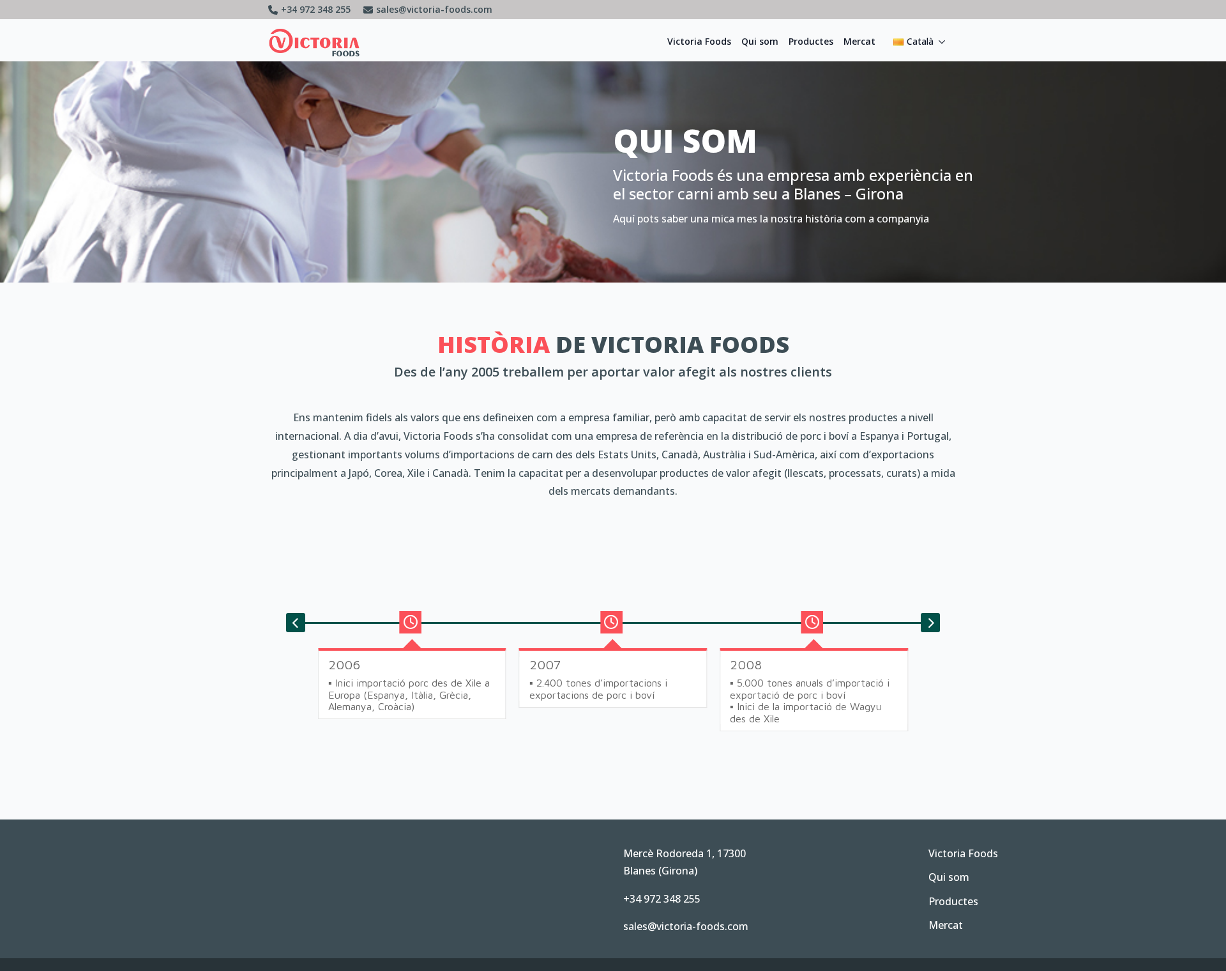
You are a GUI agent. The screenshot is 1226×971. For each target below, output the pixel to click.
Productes (811, 41)
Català (920, 41)
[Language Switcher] (946, 41)
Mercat (859, 41)
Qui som (759, 41)
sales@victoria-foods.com (685, 926)
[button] (295, 622)
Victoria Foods (699, 41)
